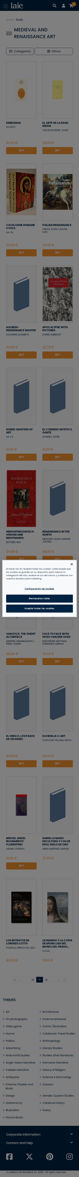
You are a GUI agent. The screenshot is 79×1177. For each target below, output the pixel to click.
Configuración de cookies (39, 589)
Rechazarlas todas (39, 598)
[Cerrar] (71, 564)
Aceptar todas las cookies (39, 608)
